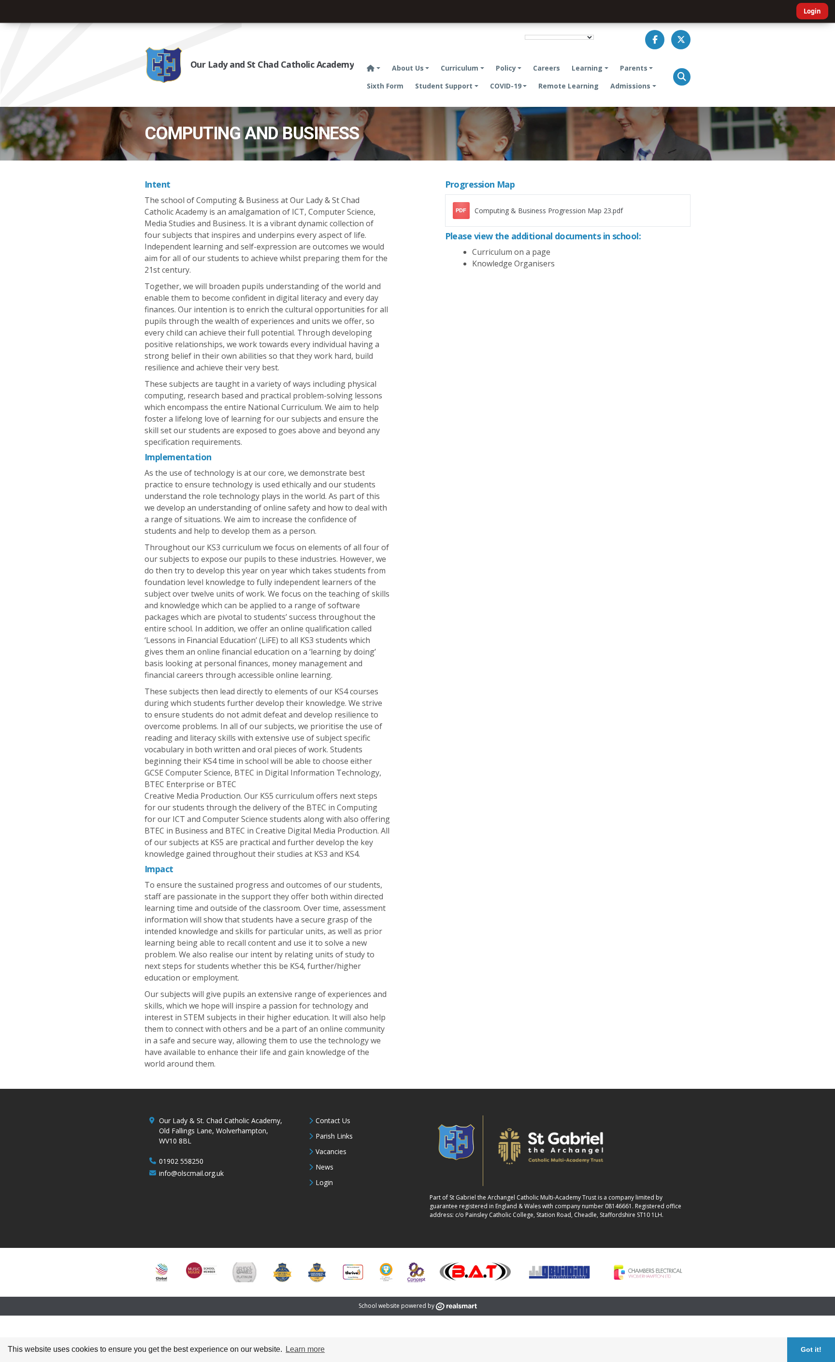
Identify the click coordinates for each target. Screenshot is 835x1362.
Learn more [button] (305, 1349)
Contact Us (333, 1120)
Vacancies (331, 1151)
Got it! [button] (811, 1349)
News (324, 1167)
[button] (682, 77)
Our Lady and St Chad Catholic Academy (272, 64)
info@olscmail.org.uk (191, 1173)
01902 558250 (181, 1161)
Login (812, 11)
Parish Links (334, 1136)
